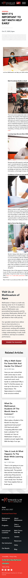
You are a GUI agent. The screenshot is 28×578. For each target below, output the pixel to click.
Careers (16, 536)
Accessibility (5, 556)
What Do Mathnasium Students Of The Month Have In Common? (11, 409)
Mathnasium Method (6, 519)
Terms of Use (5, 567)
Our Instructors (7, 543)
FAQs (16, 545)
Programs (5, 525)
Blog (15, 549)
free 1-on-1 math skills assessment (15, 275)
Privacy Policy (13, 556)
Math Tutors (18, 531)
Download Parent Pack (9, 513)
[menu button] (18, 3)
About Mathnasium (18, 519)
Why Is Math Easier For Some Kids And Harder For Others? (13, 363)
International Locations (6, 531)
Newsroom (17, 541)
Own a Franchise (17, 525)
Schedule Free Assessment (14, 342)
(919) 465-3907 (7, 510)
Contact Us (5, 538)
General (5, 11)
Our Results (5, 548)
